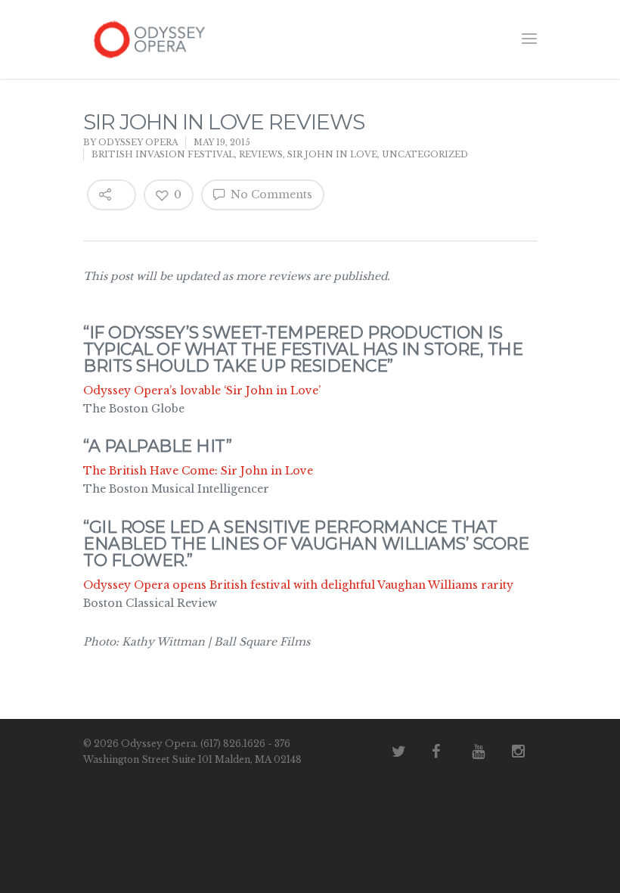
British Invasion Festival (162, 154)
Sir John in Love (332, 154)
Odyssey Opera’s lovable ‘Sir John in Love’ (202, 390)
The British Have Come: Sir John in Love (198, 471)
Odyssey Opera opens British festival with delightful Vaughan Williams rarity (298, 585)
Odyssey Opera (138, 142)
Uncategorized (425, 154)
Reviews (261, 154)
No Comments (270, 194)
